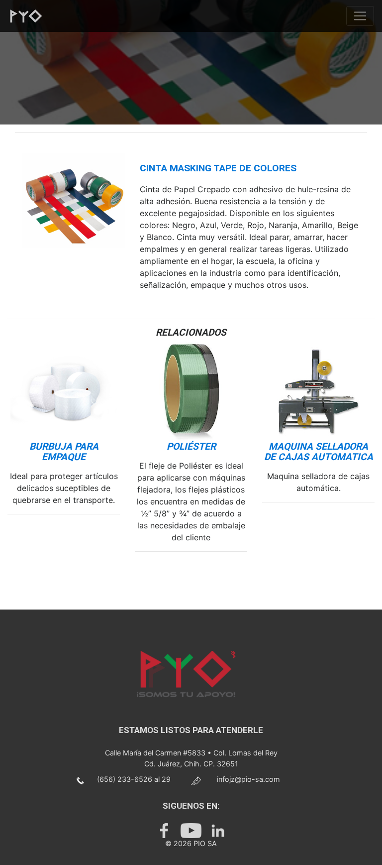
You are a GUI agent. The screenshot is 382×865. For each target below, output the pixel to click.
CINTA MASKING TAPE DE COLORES (218, 168)
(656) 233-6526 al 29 (134, 779)
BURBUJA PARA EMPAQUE (63, 452)
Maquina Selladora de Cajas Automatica (318, 452)
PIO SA (205, 843)
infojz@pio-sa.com (248, 779)
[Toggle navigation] (360, 16)
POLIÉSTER (191, 446)
